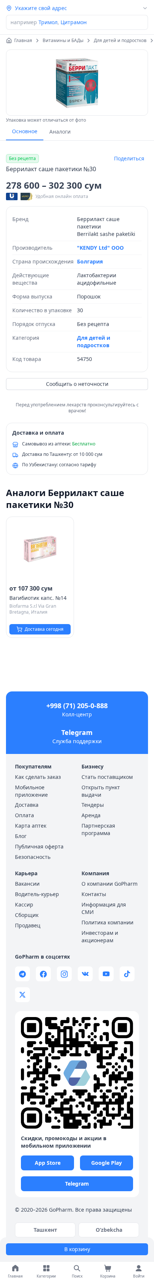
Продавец (27, 925)
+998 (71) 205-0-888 (77, 705)
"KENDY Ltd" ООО (100, 247)
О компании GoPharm (109, 883)
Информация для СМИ (103, 908)
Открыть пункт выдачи (100, 791)
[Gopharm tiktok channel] (127, 973)
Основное (24, 131)
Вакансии (27, 883)
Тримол (48, 22)
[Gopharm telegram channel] (22, 973)
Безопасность (32, 856)
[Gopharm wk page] (85, 973)
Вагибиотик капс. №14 (38, 597)
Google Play (106, 1162)
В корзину (77, 1249)
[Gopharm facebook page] (43, 973)
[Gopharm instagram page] (64, 973)
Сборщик (26, 914)
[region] (77, 82)
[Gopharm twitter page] (22, 994)
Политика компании (107, 922)
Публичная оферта (39, 846)
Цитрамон (74, 22)
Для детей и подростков (93, 341)
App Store (48, 1162)
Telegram (77, 732)
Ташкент (45, 1229)
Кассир (24, 904)
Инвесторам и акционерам (99, 936)
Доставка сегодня (44, 629)
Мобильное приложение (31, 791)
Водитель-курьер (37, 894)
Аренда (91, 815)
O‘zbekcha (109, 1229)
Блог (21, 836)
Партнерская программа (98, 829)
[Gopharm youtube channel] (106, 973)
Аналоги (60, 131)
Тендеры (92, 804)
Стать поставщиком (107, 776)
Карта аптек (30, 825)
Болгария (90, 261)
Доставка (26, 804)
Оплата (24, 815)
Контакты (93, 894)
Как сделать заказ (38, 776)
